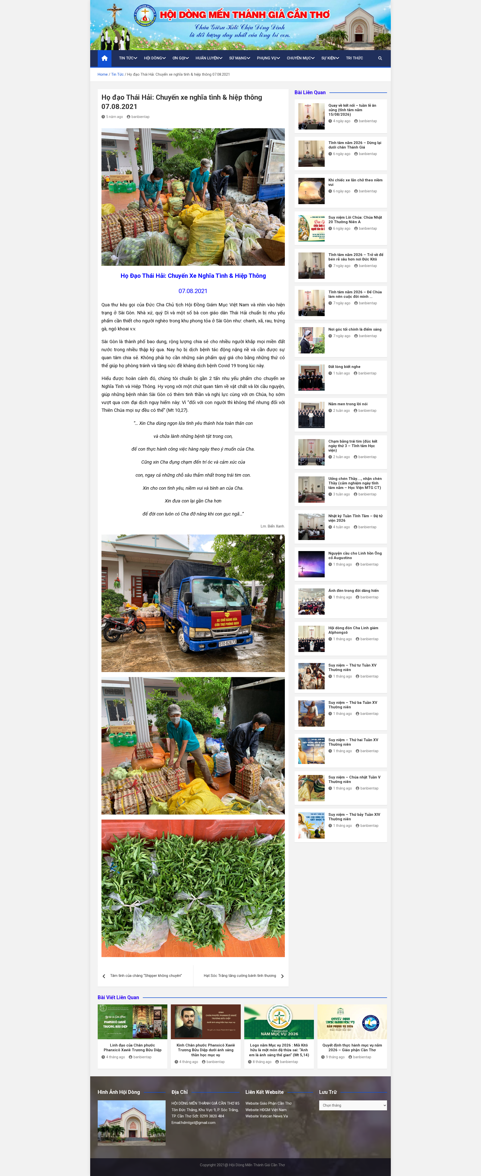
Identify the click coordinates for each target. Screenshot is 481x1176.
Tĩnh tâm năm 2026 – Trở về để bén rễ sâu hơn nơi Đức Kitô (355, 257)
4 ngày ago (341, 121)
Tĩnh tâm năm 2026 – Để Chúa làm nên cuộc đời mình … (355, 294)
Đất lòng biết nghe (344, 366)
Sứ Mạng (238, 58)
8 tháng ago (262, 1062)
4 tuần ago (341, 527)
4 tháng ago (115, 1057)
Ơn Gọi (179, 58)
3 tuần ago (341, 494)
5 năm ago (114, 117)
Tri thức (354, 58)
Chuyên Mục (299, 58)
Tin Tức (126, 58)
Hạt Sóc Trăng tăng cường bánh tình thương (240, 975)
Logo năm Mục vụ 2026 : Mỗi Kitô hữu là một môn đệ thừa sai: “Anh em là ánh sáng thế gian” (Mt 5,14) (279, 1050)
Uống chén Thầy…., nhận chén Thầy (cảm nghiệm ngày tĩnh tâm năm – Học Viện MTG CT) (355, 483)
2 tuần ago (341, 411)
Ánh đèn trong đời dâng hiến (353, 590)
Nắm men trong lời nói (348, 404)
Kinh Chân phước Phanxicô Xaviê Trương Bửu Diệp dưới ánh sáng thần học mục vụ (206, 1050)
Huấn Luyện (207, 58)
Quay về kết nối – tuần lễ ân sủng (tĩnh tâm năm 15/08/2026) (352, 110)
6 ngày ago (341, 154)
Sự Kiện (328, 58)
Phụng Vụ (266, 58)
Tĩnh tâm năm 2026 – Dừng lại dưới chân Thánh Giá (354, 145)
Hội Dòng (153, 58)
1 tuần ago (341, 373)
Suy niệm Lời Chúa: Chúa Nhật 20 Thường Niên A (355, 219)
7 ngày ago (341, 266)
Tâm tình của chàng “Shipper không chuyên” (146, 975)
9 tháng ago (335, 1057)
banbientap (141, 117)
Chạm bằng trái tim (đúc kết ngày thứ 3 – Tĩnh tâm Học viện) (352, 446)
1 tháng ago (342, 564)
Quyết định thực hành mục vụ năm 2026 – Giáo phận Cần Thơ (352, 1048)
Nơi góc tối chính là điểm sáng (355, 329)
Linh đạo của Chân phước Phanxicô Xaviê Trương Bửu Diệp (133, 1048)
